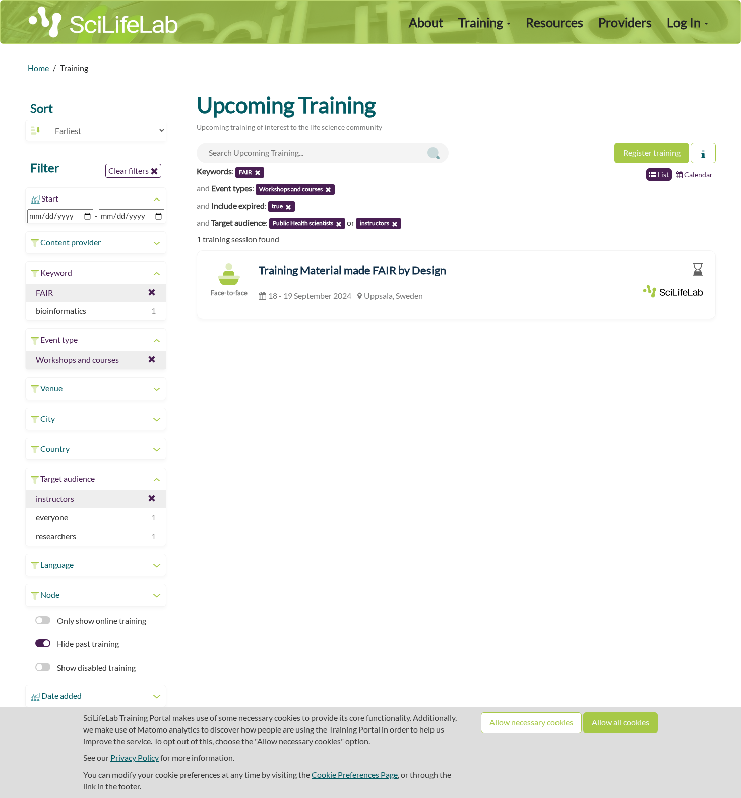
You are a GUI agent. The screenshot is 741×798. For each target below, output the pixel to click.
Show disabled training (95, 667)
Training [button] (482, 22)
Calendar (698, 174)
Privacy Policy (134, 757)
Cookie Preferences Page (355, 774)
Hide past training (87, 643)
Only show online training (100, 620)
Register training (652, 152)
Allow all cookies (620, 722)
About (426, 22)
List (662, 174)
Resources (554, 22)
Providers (625, 22)
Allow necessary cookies (531, 722)
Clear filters (129, 170)
